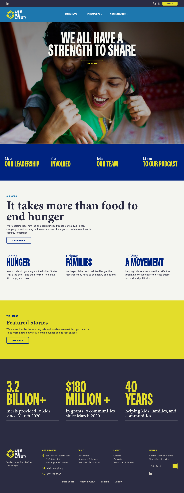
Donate (169, 3)
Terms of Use (67, 481)
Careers (117, 455)
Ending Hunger (71, 14)
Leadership (83, 455)
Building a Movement (118, 14)
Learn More (21, 240)
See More (20, 340)
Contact (119, 481)
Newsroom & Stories (123, 462)
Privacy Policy (87, 481)
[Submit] (175, 466)
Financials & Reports (88, 459)
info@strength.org (54, 468)
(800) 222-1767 (53, 474)
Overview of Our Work (89, 462)
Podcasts (117, 459)
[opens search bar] (154, 3)
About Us (92, 63)
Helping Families (93, 14)
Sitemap (105, 481)
